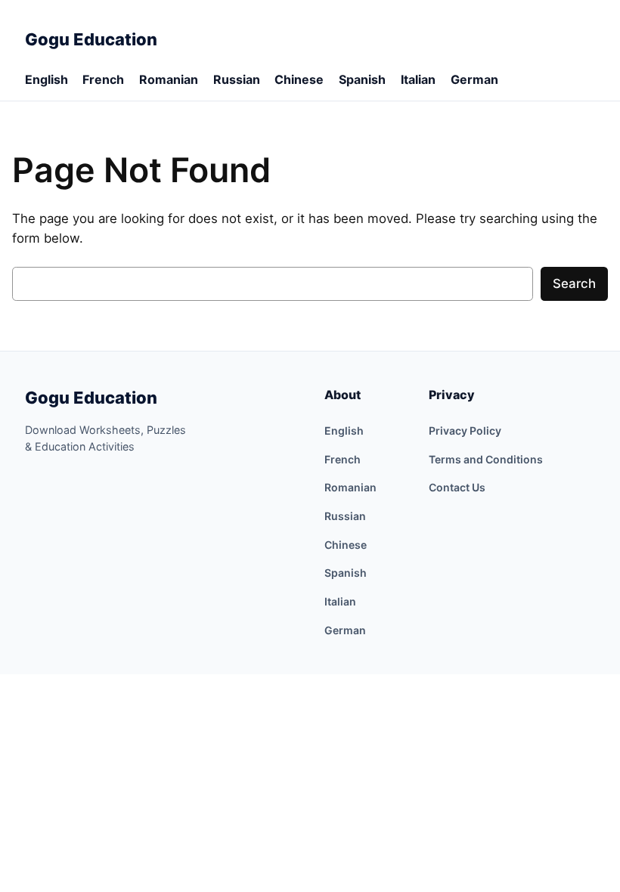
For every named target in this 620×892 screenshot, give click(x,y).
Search (574, 283)
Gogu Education (91, 397)
